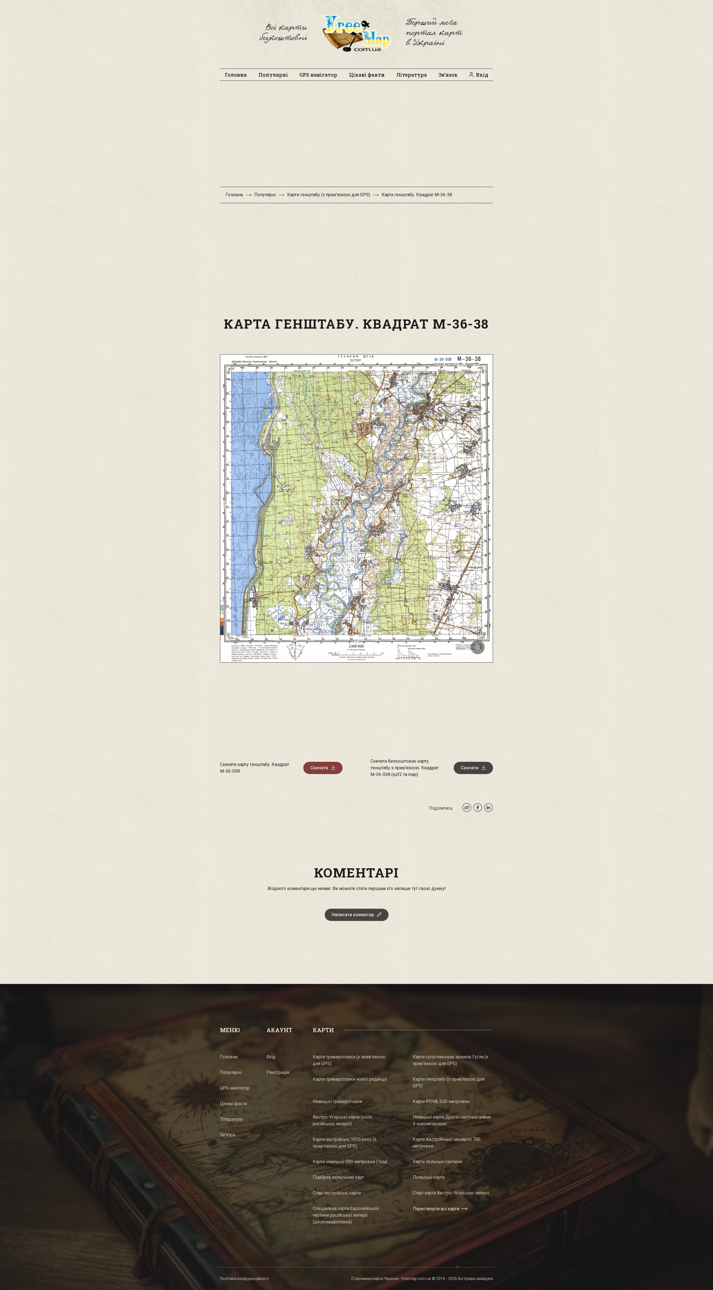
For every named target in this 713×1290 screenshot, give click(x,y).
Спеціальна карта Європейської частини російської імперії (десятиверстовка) (346, 1215)
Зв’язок (448, 74)
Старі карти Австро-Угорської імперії (451, 1193)
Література (411, 74)
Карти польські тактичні (437, 1161)
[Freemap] (356, 33)
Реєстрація (278, 1072)
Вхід (482, 74)
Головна (236, 74)
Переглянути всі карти (436, 1208)
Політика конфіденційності (244, 1278)
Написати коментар (353, 914)
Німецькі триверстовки (337, 1101)
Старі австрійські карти (337, 1193)
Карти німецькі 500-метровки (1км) (350, 1161)
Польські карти (429, 1177)
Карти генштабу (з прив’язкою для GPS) (328, 194)
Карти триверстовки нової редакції (350, 1079)
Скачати (319, 767)
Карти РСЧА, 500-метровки (441, 1101)
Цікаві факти (367, 74)
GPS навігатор (318, 74)
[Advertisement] (356, 137)
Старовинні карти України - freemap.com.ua (391, 1278)
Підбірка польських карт (338, 1177)
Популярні (273, 74)
